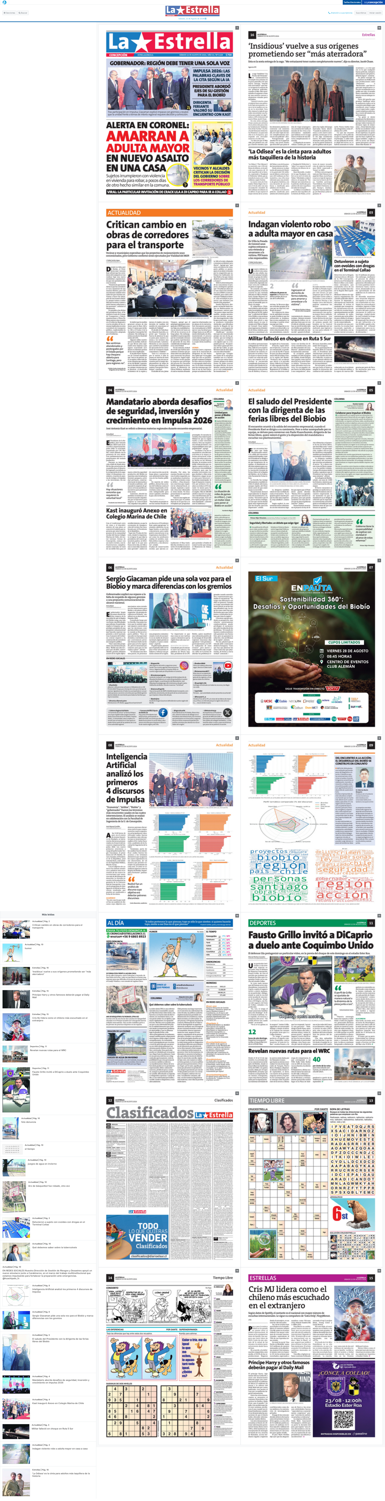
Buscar (23, 13)
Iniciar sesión (375, 13)
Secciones (10, 13)
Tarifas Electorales (352, 2)
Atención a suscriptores (341, 13)
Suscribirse (361, 13)
